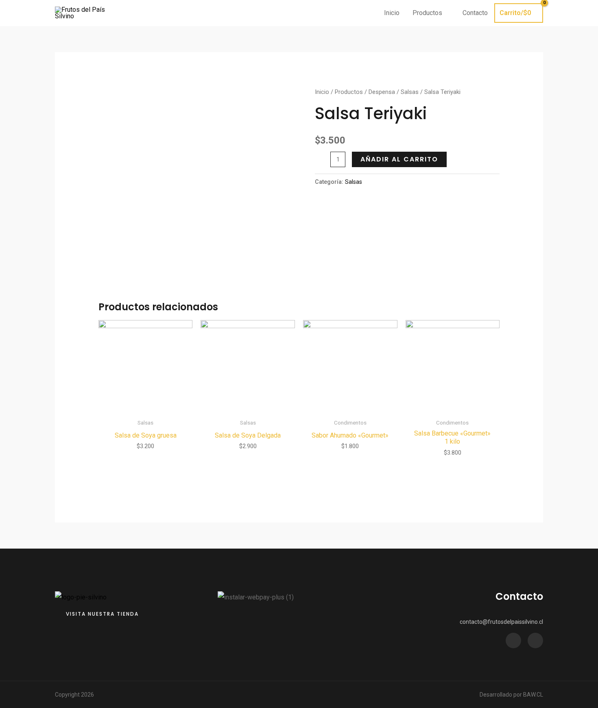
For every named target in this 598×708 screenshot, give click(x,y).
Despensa (382, 92)
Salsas (410, 92)
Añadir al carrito (399, 159)
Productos (349, 92)
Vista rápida (145, 407)
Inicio (322, 92)
